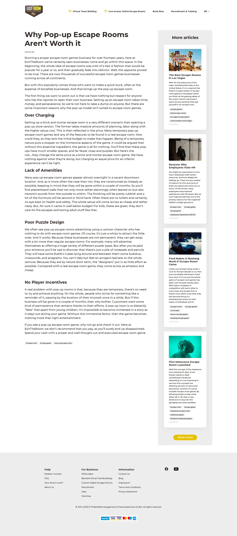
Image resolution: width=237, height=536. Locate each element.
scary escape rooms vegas (181, 121)
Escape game (45, 343)
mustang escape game (179, 318)
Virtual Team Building (85, 11)
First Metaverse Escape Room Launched (184, 363)
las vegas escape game (179, 117)
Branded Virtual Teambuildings (96, 478)
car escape (174, 310)
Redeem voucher (53, 474)
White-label (87, 474)
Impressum (124, 483)
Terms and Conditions (129, 487)
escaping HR (175, 211)
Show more (185, 437)
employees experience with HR (182, 215)
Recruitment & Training (184, 11)
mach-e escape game (179, 314)
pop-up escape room (63, 343)
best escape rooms (178, 113)
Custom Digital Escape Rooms (96, 483)
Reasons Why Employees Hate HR (182, 166)
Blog (120, 478)
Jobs (83, 492)
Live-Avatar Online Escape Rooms (127, 11)
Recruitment (87, 487)
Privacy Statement (127, 492)
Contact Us (124, 474)
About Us (49, 487)
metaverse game (177, 415)
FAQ (46, 478)
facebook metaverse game (181, 419)
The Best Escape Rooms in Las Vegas (185, 77)
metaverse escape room (180, 411)
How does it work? (53, 483)
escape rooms (176, 307)
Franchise (86, 496)
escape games (176, 109)
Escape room (31, 343)
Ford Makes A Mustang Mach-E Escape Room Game (184, 261)
